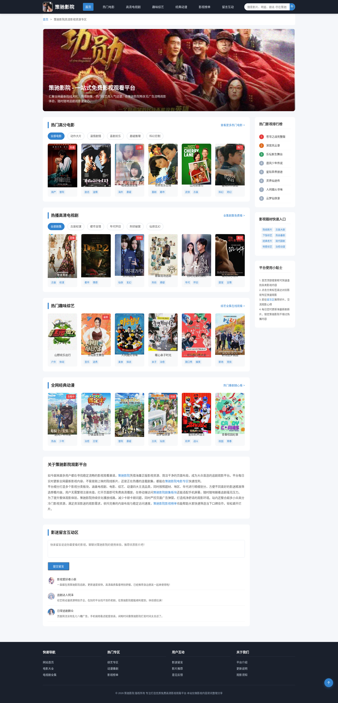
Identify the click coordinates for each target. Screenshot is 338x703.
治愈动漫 (280, 246)
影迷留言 (177, 662)
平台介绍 (241, 662)
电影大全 (48, 668)
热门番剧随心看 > (234, 385)
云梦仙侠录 (273, 198)
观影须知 (241, 675)
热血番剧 (280, 235)
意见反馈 (177, 675)
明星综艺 (267, 246)
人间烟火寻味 (274, 189)
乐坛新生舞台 (274, 154)
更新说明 (241, 668)
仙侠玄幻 (154, 226)
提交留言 (58, 566)
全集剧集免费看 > (234, 215)
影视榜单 (204, 7)
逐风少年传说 (274, 163)
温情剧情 (95, 136)
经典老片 (267, 241)
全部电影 (56, 136)
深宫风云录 (273, 145)
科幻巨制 (154, 136)
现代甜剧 (280, 241)
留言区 (270, 299)
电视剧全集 (50, 675)
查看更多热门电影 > (233, 125)
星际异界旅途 (274, 172)
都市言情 (95, 226)
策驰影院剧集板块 (165, 492)
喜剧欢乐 (115, 136)
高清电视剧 (133, 7)
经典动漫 (181, 7)
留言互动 (228, 7)
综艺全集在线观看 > (233, 306)
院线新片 (267, 229)
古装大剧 (280, 229)
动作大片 (75, 136)
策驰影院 (124, 475)
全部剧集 (56, 226)
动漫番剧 (112, 668)
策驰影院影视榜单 (165, 503)
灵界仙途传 (273, 180)
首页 (88, 7)
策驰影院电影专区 (177, 481)
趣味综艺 (158, 7)
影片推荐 (177, 668)
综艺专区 (112, 662)
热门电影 (108, 7)
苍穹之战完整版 (275, 136)
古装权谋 (75, 226)
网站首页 (48, 662)
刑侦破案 (135, 226)
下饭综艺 (267, 235)
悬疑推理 (135, 136)
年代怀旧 (115, 226)
